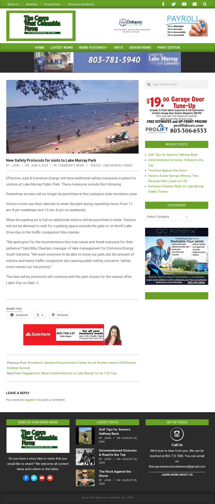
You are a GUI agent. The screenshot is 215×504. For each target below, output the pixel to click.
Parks (128, 165)
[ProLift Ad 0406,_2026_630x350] (176, 99)
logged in (31, 400)
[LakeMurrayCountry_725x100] (107, 53)
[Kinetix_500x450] (176, 230)
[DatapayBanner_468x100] (158, 17)
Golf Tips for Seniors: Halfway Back (172, 155)
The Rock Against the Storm (167, 170)
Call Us (177, 445)
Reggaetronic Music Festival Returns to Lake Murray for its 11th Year (69, 373)
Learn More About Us (177, 474)
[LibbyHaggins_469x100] (72, 327)
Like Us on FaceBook (177, 296)
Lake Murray (112, 165)
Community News (71, 165)
